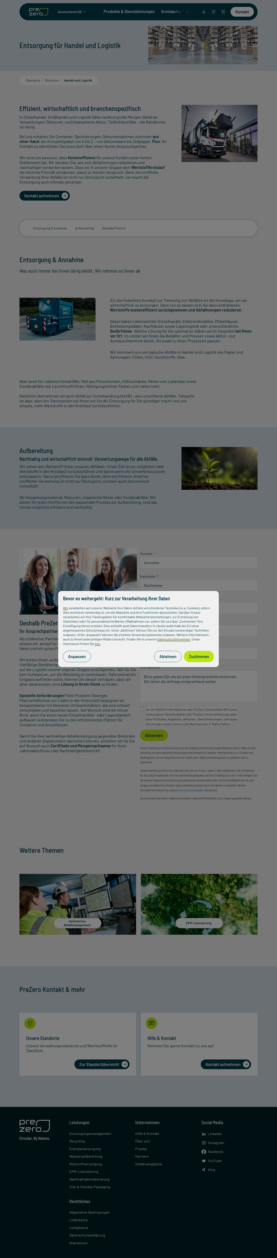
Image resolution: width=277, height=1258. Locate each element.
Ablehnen (167, 656)
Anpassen (77, 656)
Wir (65, 608)
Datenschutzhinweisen (173, 639)
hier (97, 644)
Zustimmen (199, 656)
